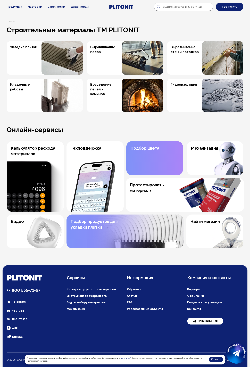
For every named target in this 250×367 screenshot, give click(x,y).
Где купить (229, 6)
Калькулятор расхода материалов (91, 289)
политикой (126, 358)
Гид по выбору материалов (86, 302)
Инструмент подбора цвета (87, 295)
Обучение (134, 289)
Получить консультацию (204, 302)
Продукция (14, 6)
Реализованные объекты (145, 309)
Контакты (194, 309)
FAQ (129, 302)
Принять (216, 359)
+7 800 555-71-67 (24, 290)
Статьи (132, 295)
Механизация (76, 309)
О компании (195, 295)
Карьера (193, 289)
